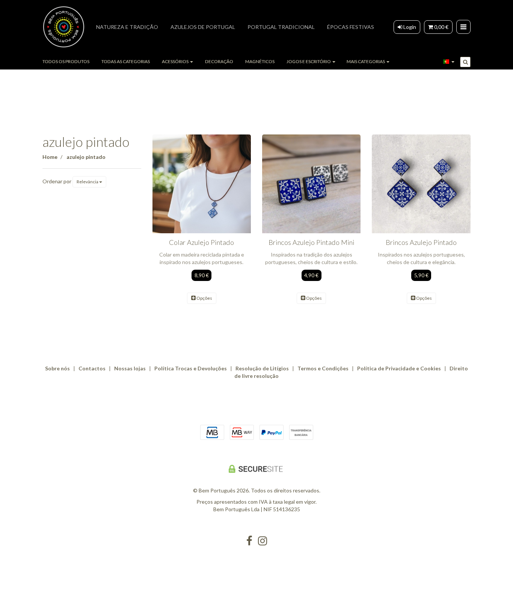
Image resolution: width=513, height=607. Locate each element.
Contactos (92, 368)
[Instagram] (262, 541)
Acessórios (175, 61)
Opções (204, 298)
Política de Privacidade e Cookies (399, 368)
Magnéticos (260, 61)
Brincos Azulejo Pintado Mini (312, 242)
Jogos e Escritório (309, 61)
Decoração (219, 61)
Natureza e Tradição (127, 27)
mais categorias (366, 61)
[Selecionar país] (448, 61)
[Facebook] (249, 541)
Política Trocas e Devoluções (190, 368)
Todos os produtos (65, 61)
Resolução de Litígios (262, 368)
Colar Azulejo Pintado (201, 242)
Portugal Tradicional (281, 27)
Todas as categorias (125, 61)
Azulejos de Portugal (202, 27)
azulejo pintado (86, 141)
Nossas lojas (130, 368)
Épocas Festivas (350, 27)
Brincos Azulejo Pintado (421, 242)
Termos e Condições (323, 368)
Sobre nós (57, 368)
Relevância (88, 181)
